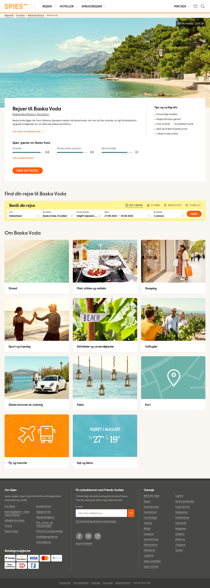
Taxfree (148, 522)
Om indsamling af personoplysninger (96, 521)
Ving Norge (95, 582)
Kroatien (43, 114)
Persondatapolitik (80, 582)
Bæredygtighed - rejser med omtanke (17, 513)
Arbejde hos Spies (14, 520)
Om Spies (10, 506)
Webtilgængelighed (47, 536)
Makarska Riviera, (24, 114)
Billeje (147, 528)
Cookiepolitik (65, 582)
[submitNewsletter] (131, 513)
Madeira (179, 533)
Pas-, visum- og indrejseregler (44, 524)
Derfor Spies (11, 531)
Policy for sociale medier (49, 531)
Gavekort (149, 533)
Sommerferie (151, 539)
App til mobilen (84, 543)
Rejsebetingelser (45, 517)
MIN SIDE (180, 6)
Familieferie (150, 512)
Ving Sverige (108, 582)
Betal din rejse (151, 495)
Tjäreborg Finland (122, 582)
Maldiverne (181, 512)
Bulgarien (180, 528)
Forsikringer (150, 517)
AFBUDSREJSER (92, 6)
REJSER (47, 6)
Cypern (179, 495)
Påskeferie (149, 550)
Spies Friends (151, 566)
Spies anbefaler (152, 561)
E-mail (79, 506)
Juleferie (149, 555)
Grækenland (182, 517)
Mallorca (180, 539)
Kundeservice (43, 506)
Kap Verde (181, 522)
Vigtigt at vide (43, 511)
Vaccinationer (43, 542)
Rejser (147, 501)
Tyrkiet (179, 550)
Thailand (180, 544)
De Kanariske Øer (184, 501)
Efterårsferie (151, 544)
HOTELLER (67, 6)
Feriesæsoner (151, 506)
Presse (8, 525)
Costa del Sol (182, 506)
